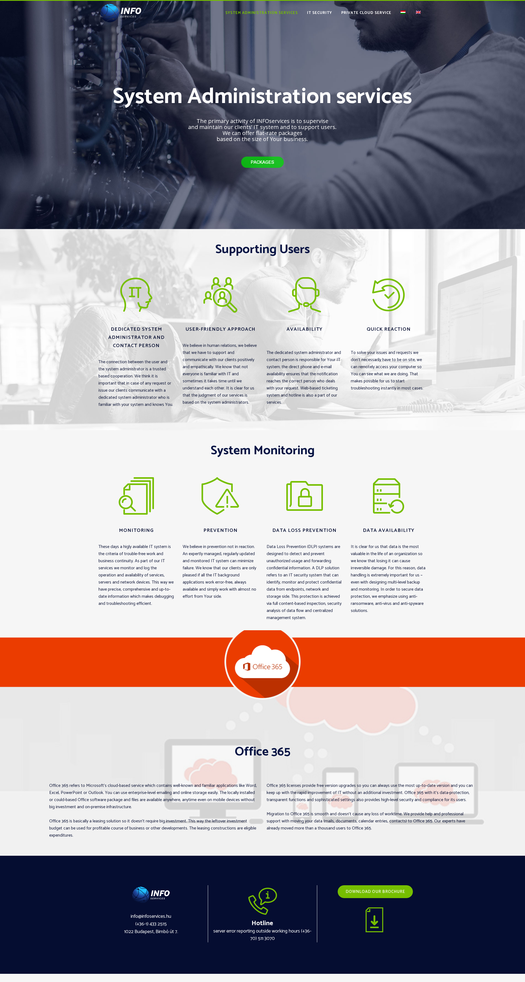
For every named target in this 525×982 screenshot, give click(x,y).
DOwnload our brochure (375, 891)
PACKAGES (262, 162)
